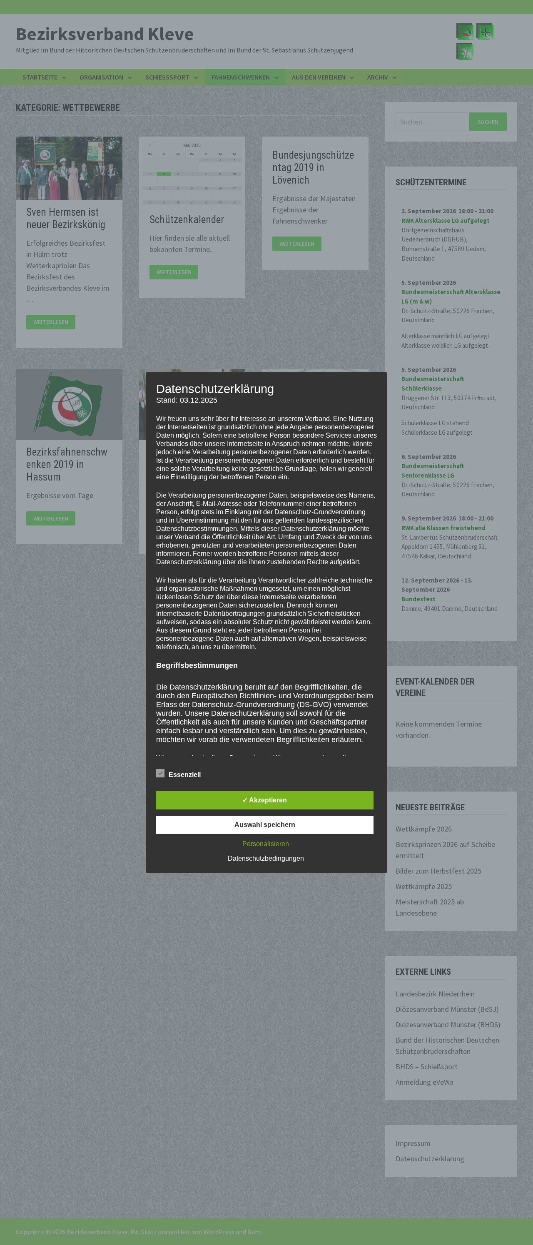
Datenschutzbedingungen (266, 858)
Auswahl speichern (264, 824)
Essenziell (185, 774)
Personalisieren (265, 843)
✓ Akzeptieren (264, 800)
